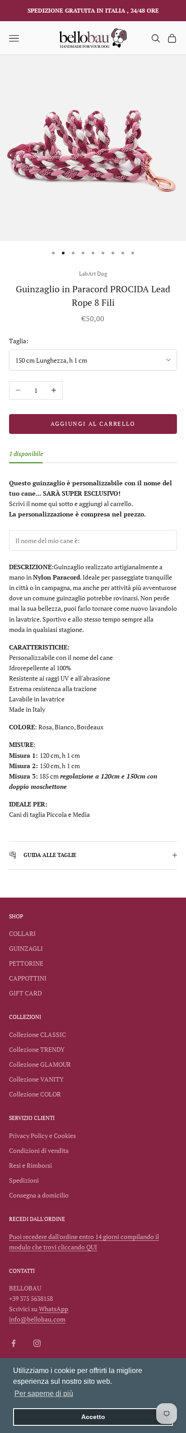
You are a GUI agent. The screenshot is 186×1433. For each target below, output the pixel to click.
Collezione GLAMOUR (40, 1064)
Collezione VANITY (36, 1079)
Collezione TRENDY (37, 1049)
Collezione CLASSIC (37, 1034)
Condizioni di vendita (39, 1150)
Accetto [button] (93, 1416)
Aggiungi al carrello (93, 423)
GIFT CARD (25, 993)
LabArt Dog (93, 273)
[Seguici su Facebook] (13, 1343)
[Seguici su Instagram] (37, 1343)
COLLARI (22, 933)
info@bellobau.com (37, 1319)
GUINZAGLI (26, 948)
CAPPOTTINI (27, 978)
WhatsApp (53, 1308)
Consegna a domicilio (39, 1195)
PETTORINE (26, 963)
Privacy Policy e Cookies (42, 1135)
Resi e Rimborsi (30, 1165)
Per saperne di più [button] (43, 1393)
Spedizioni (24, 1180)
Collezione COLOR (35, 1094)
